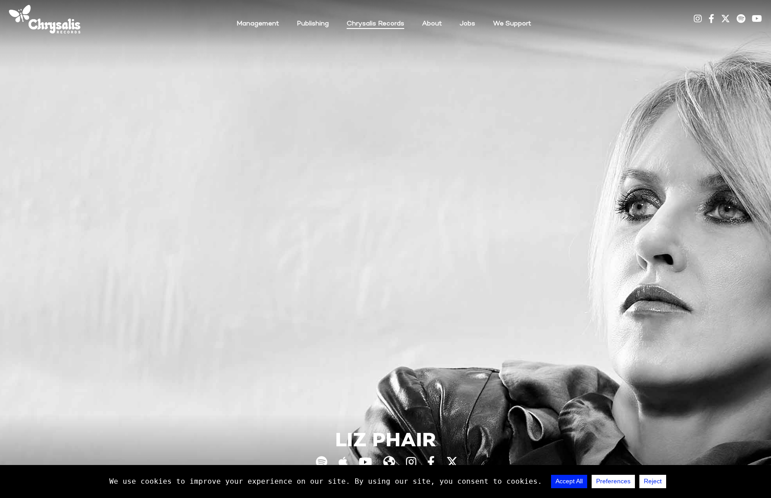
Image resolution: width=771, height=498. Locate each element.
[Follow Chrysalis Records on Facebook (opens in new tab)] (711, 19)
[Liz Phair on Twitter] (452, 463)
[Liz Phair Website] (389, 463)
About (432, 23)
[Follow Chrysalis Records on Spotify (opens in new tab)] (741, 19)
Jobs (467, 23)
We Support (512, 23)
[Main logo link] (44, 19)
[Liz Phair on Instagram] (411, 463)
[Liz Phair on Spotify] (321, 463)
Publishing (313, 23)
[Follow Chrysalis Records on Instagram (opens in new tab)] (698, 19)
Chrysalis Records (375, 23)
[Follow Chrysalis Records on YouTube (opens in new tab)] (757, 19)
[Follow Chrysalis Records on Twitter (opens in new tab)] (725, 19)
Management (257, 23)
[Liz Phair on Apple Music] (343, 463)
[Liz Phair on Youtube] (365, 463)
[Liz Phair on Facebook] (431, 463)
